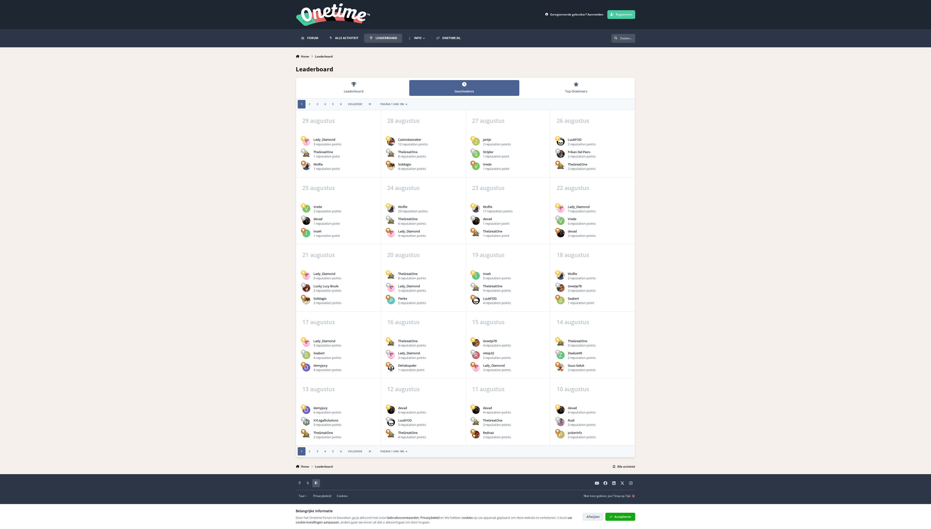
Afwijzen (593, 516)
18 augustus (573, 255)
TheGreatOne (323, 152)
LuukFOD (574, 139)
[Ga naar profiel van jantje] (476, 142)
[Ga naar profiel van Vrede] (476, 166)
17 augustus (318, 322)
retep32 (488, 353)
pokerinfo (575, 432)
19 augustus (488, 255)
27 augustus (488, 120)
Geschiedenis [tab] (464, 91)
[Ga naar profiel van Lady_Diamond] (306, 142)
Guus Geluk (576, 365)
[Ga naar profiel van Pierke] (391, 301)
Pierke (402, 298)
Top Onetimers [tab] (576, 91)
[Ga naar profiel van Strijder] (476, 154)
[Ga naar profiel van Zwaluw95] (561, 355)
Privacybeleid (322, 496)
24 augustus (403, 188)
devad (317, 219)
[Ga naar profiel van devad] (306, 221)
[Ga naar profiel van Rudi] (561, 422)
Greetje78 (575, 286)
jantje (487, 139)
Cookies (342, 496)
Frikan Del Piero (579, 152)
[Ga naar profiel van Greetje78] (561, 288)
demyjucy (320, 365)
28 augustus (403, 120)
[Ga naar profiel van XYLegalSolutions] (306, 422)
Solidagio (404, 164)
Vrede (487, 164)
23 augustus (488, 188)
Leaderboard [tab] (353, 91)
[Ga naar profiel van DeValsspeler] (391, 368)
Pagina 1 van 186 (392, 104)
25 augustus (318, 188)
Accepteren (622, 516)
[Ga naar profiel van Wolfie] (306, 166)
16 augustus (403, 322)
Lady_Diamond (324, 139)
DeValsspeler (407, 365)
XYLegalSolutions (325, 420)
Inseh (317, 231)
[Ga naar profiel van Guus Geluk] (561, 368)
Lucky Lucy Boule (325, 286)
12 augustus (403, 389)
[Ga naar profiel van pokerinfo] (561, 435)
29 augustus (318, 120)
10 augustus (573, 389)
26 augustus (573, 120)
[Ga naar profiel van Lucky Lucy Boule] (306, 288)
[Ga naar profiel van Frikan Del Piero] (561, 154)
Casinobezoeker (409, 139)
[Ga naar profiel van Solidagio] (391, 166)
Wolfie (318, 164)
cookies (467, 517)
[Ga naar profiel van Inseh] (306, 233)
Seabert (573, 298)
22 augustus (573, 188)
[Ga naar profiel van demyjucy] (306, 368)
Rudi (571, 420)
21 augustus (318, 255)
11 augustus (488, 389)
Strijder (488, 152)
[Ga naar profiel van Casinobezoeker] (391, 142)
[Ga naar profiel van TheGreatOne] (306, 154)
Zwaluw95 (575, 353)
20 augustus (403, 255)
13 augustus (318, 389)
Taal (302, 496)
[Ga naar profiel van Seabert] (561, 301)
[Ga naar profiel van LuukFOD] (561, 142)
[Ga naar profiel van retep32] (476, 355)
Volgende (355, 104)
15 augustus (488, 322)
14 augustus (573, 322)
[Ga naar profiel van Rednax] (476, 435)
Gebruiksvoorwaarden (403, 517)
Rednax (488, 432)
